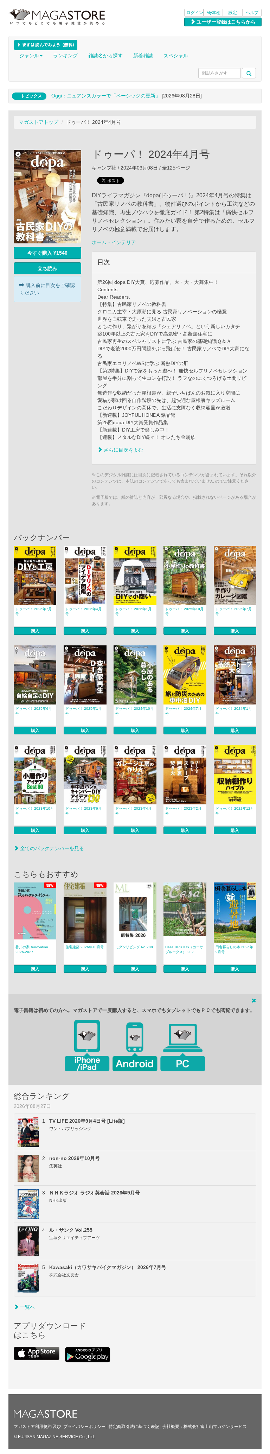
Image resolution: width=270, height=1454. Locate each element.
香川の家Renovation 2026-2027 (31, 949)
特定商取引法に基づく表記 (134, 1426)
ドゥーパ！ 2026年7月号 (33, 611)
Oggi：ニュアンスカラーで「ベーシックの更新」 (105, 95)
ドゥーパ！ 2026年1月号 (133, 611)
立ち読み (47, 268)
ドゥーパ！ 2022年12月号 (235, 810)
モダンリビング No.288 (134, 947)
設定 (233, 12)
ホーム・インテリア (114, 242)
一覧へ (27, 1307)
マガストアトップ (38, 122)
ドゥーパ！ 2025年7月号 (234, 611)
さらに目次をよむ (122, 450)
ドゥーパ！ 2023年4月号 (133, 810)
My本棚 (213, 12)
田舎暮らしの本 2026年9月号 (234, 949)
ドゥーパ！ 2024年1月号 (234, 711)
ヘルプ (252, 12)
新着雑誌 (143, 55)
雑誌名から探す (105, 55)
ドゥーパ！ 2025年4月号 (33, 711)
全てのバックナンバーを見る (51, 848)
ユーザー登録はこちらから (225, 22)
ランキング (65, 55)
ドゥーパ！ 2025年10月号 (184, 611)
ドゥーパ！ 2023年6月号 (83, 810)
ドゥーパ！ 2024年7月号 (183, 711)
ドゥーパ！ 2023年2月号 (183, 810)
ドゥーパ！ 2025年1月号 (83, 711)
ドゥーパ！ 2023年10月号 (34, 810)
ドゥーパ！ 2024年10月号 (134, 711)
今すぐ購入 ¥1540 (47, 253)
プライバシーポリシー (84, 1426)
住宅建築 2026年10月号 (84, 947)
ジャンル (29, 55)
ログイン (194, 12)
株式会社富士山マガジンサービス (215, 1426)
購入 (35, 631)
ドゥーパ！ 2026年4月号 (83, 611)
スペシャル (175, 55)
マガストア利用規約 (33, 1426)
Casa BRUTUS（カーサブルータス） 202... (184, 949)
